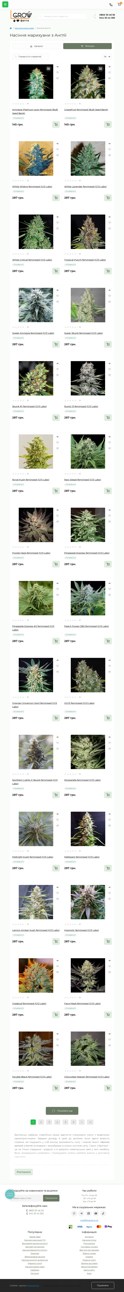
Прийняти (103, 1285)
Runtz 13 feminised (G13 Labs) (81, 406)
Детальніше (33, 1285)
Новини (89, 1257)
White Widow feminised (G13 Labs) (32, 186)
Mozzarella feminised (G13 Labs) (82, 780)
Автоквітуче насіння (34, 1247)
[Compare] (57, 78)
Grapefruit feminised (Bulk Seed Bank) (86, 109)
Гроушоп (35, 1273)
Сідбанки (34, 1270)
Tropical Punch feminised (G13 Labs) (85, 259)
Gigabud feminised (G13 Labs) (29, 1003)
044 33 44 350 (107, 17)
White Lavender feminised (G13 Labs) (85, 186)
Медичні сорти (35, 1263)
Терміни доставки (89, 1263)
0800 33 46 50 (107, 14)
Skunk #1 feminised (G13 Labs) (29, 406)
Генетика (35, 1253)
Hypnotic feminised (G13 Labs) (81, 930)
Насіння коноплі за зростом (35, 1260)
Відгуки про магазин (89, 1250)
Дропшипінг (89, 1243)
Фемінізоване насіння (35, 1257)
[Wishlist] (57, 72)
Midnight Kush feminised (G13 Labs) (32, 856)
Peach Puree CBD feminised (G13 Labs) (86, 626)
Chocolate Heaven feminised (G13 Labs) (86, 1076)
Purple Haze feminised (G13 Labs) (31, 552)
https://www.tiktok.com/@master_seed (103, 1213)
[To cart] (56, 124)
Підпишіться (51, 1198)
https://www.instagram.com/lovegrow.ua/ (74, 1213)
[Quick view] (57, 66)
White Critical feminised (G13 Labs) (32, 259)
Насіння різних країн (24, 28)
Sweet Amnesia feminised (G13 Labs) (33, 333)
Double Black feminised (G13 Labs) (32, 1076)
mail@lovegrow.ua (89, 1220)
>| (90, 1122)
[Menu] (5, 4)
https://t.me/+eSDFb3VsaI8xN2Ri (81, 1213)
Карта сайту (89, 1270)
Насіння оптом (89, 1240)
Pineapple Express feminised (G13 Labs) (86, 552)
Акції (89, 1273)
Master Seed (34, 1237)
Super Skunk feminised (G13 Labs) (83, 333)
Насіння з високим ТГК (35, 1240)
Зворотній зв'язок (89, 1267)
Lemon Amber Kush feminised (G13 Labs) (36, 930)
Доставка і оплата (89, 1247)
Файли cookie (89, 1253)
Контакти (89, 1237)
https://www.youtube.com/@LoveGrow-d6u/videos (96, 1213)
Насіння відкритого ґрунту (34, 1250)
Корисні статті (89, 1260)
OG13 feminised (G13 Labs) (79, 703)
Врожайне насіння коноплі (35, 1243)
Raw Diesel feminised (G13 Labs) (82, 479)
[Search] (40, 16)
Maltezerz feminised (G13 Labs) (82, 856)
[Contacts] (110, 4)
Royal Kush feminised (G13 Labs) (30, 479)
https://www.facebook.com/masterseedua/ (89, 1213)
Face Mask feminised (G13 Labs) (82, 1003)
